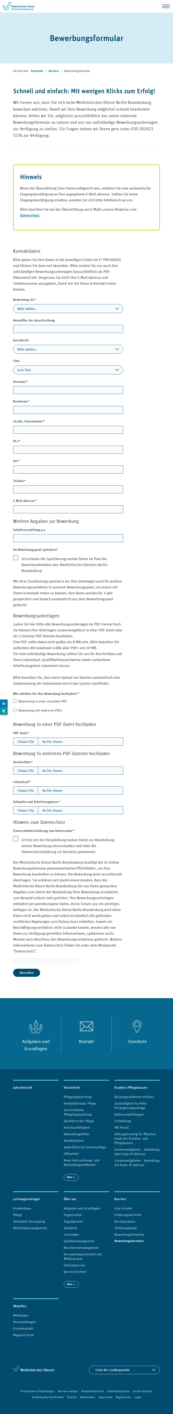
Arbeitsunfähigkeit (77, 1127)
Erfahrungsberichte (127, 1215)
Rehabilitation (74, 1140)
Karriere (54, 71)
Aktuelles (19, 1306)
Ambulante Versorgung (29, 1221)
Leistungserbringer (26, 1199)
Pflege (17, 1215)
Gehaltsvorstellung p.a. (29, 530)
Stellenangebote (125, 1228)
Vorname (27, 381)
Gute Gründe (123, 1208)
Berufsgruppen (124, 1221)
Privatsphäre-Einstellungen (37, 1391)
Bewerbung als (32, 299)
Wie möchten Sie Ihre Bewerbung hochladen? (53, 693)
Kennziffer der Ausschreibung (34, 320)
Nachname (29, 401)
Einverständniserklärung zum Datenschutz (51, 830)
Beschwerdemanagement (81, 1247)
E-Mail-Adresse (32, 500)
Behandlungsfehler (77, 1134)
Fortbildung (122, 1121)
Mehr (70, 1177)
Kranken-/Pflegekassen (130, 1087)
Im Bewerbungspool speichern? (35, 549)
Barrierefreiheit (75, 1272)
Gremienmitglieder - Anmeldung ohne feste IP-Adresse (136, 1151)
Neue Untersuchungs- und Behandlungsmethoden (82, 1162)
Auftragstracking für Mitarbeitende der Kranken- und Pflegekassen (135, 1138)
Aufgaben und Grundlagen (36, 1045)
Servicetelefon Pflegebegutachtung (78, 1112)
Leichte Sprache (142, 1391)
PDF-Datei (28, 733)
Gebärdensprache (118, 1391)
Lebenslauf (29, 781)
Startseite (37, 71)
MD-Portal (121, 1127)
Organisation (73, 1215)
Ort (23, 461)
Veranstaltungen (24, 1322)
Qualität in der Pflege (79, 1121)
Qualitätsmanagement (79, 1241)
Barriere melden (68, 1391)
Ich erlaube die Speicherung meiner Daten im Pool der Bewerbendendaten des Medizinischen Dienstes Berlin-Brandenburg (65, 565)
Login (137, 1397)
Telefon (27, 480)
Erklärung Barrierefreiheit (48, 1397)
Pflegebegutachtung (78, 1097)
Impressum (105, 1397)
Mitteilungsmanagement (30, 1228)
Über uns (70, 1199)
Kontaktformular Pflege (80, 1103)
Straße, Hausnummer (36, 421)
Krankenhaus (22, 1208)
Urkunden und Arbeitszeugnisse (44, 801)
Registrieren (123, 1397)
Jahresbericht (22, 1087)
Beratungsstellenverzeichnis (134, 1097)
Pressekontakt (23, 1328)
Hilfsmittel (71, 1154)
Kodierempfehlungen (129, 1114)
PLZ (24, 441)
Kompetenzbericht (92, 1391)
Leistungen (71, 1234)
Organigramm (73, 1221)
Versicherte (72, 1087)
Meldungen (20, 1315)
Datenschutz (29, 215)
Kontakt (86, 1041)
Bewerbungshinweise (129, 1234)
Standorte (137, 1041)
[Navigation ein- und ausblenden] (165, 6)
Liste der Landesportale (113, 1370)
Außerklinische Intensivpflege (85, 1147)
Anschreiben (30, 762)
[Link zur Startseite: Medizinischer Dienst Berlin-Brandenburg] (19, 6)
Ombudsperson (74, 1265)
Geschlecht (20, 340)
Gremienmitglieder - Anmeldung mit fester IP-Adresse (136, 1162)
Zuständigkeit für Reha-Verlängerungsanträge (130, 1105)
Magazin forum (23, 1335)
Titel (16, 361)
